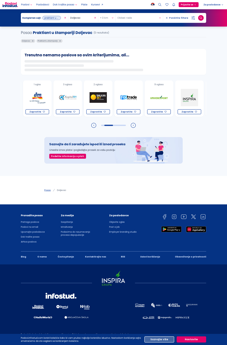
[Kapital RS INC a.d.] (61, 98)
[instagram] (174, 217)
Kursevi (95, 4)
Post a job (114, 226)
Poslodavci (42, 4)
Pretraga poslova (30, 222)
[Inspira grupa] (183, 98)
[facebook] (164, 217)
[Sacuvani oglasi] (167, 4)
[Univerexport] (152, 98)
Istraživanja (67, 226)
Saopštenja (67, 222)
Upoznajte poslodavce (33, 231)
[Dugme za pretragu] (201, 18)
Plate (84, 4)
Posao (47, 190)
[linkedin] (203, 217)
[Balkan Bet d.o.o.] (92, 98)
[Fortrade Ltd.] (122, 98)
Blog (23, 256)
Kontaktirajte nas (95, 256)
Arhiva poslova (28, 241)
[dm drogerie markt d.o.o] (31, 98)
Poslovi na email (29, 226)
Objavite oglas (117, 222)
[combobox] (43, 18)
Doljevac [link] (61, 190)
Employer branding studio (123, 231)
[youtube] (184, 217)
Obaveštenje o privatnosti (190, 256)
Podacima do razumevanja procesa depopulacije (75, 233)
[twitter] (193, 217)
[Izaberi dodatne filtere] (193, 17)
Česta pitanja (66, 256)
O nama (42, 256)
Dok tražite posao (30, 236)
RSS (123, 256)
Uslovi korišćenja (150, 256)
